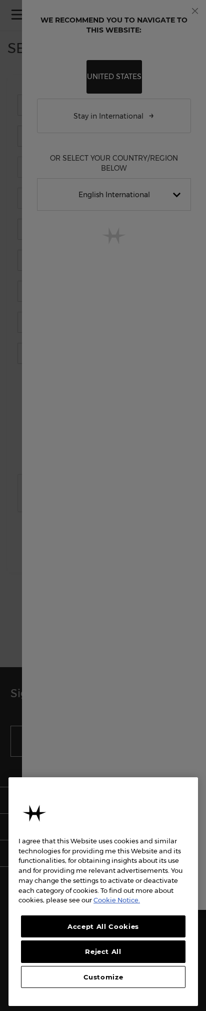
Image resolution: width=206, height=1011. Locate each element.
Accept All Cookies (103, 926)
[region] (103, 891)
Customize (104, 977)
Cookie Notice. (117, 900)
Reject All (103, 951)
